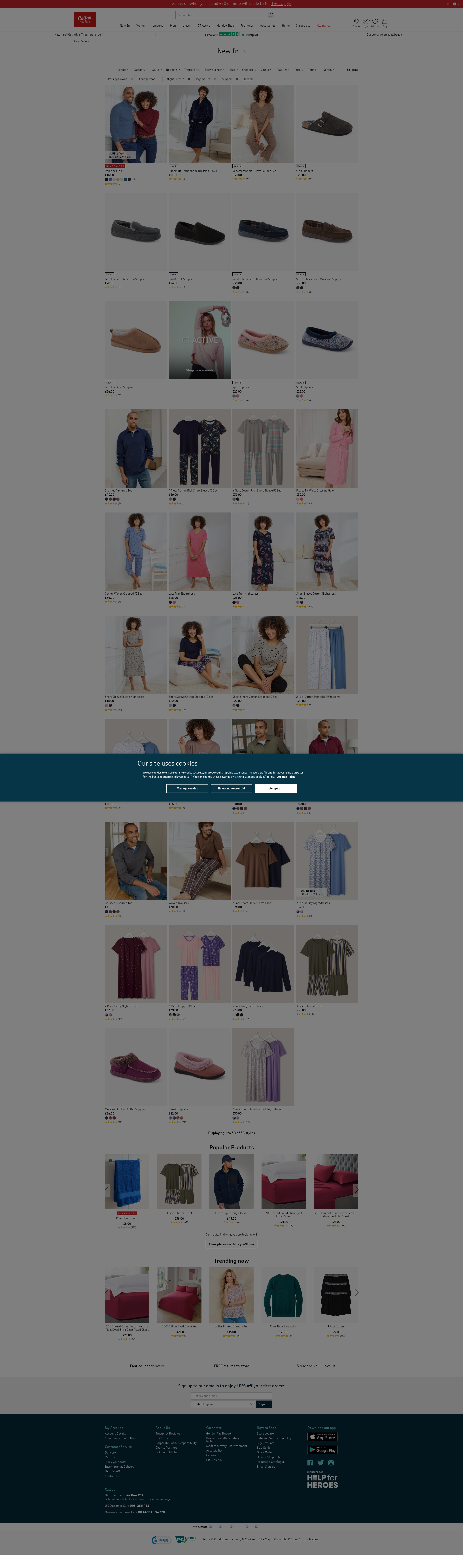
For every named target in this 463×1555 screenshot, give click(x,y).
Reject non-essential (231, 788)
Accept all (275, 788)
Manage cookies (187, 788)
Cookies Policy (286, 776)
